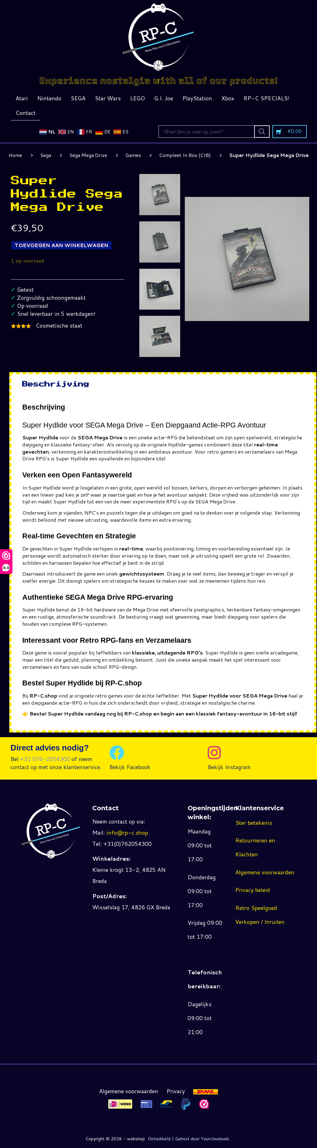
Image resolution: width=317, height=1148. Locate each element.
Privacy (176, 1091)
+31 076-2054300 (45, 759)
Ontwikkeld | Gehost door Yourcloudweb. (189, 1139)
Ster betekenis (253, 823)
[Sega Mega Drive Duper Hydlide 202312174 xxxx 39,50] (159, 194)
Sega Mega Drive (88, 155)
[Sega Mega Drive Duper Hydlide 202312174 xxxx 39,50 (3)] (159, 289)
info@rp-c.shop (127, 832)
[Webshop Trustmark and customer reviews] (204, 1104)
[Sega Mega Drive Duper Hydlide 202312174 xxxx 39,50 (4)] (159, 336)
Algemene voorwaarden (264, 872)
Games (133, 155)
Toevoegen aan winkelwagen (61, 245)
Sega (45, 155)
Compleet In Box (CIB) (185, 155)
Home (15, 155)
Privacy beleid (252, 890)
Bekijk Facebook (129, 767)
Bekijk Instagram (229, 767)
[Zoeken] (262, 131)
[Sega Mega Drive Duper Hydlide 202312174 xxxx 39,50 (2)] (159, 242)
